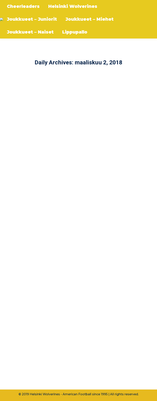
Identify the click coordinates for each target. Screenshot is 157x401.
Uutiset (16, 194)
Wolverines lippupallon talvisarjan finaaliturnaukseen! (64, 343)
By (32, 194)
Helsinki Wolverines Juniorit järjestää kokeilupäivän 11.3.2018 (71, 186)
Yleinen (16, 350)
